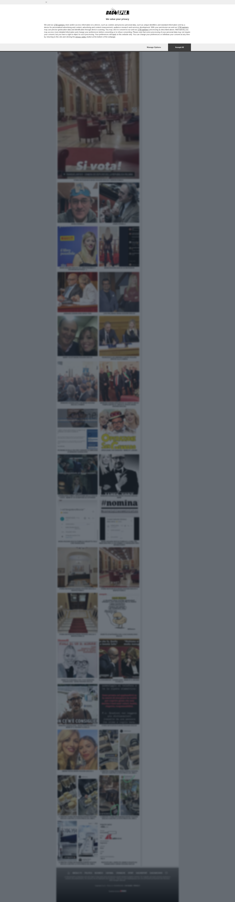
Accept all (179, 47)
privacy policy (80, 37)
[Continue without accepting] (46, 2)
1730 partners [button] (59, 25)
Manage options (154, 47)
